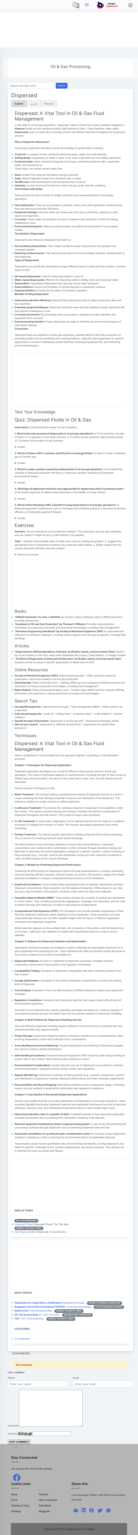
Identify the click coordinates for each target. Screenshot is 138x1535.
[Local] (75, 5)
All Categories (22, 1338)
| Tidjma (90, 1529)
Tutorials (43, 1494)
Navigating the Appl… (50, 1302)
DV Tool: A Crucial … (37, 1314)
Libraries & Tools (20, 1505)
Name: (11, 1377)
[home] (108, 5)
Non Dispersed (22, 1231)
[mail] (75, 1510)
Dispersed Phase (23, 1224)
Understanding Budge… (53, 1306)
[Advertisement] (69, 23)
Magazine (44, 1511)
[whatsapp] (108, 1510)
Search (61, 85)
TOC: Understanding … (30, 1318)
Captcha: (13, 1433)
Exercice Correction (28, 554)
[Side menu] (87, 5)
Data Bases (45, 1505)
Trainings (16, 1511)
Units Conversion (48, 1499)
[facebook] (17, 1477)
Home (14, 1494)
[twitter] (99, 1510)
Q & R (14, 1499)
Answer (21, 446)
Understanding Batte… (34, 1310)
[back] (132, 1529)
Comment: (13, 1425)
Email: (76, 1377)
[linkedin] (84, 1509)
